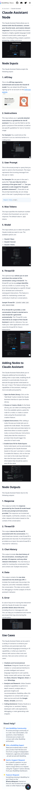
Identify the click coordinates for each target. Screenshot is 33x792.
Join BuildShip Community (16, 728)
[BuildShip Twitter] (25, 3)
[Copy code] (28, 200)
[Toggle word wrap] (25, 200)
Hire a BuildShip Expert (15, 745)
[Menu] (30, 3)
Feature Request (12, 775)
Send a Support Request (15, 760)
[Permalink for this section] (19, 63)
